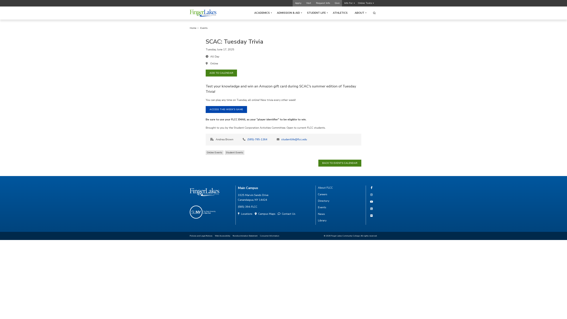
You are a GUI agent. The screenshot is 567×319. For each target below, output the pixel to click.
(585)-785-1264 (257, 139)
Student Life (316, 13)
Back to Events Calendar (339, 163)
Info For (348, 3)
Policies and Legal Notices (201, 236)
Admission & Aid (288, 13)
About (359, 13)
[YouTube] (371, 202)
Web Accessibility (222, 236)
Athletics (340, 13)
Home (193, 28)
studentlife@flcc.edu (294, 139)
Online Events (214, 152)
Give (337, 3)
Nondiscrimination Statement (245, 236)
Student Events (234, 152)
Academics (262, 13)
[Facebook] (371, 187)
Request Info (323, 3)
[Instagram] (371, 195)
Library (322, 220)
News (321, 214)
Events (204, 28)
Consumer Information (269, 236)
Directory (323, 201)
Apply (298, 3)
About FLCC (325, 187)
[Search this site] (374, 13)
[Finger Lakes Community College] (203, 12)
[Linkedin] (371, 209)
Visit (308, 3)
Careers (322, 194)
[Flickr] (371, 216)
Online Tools (365, 3)
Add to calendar (221, 73)
